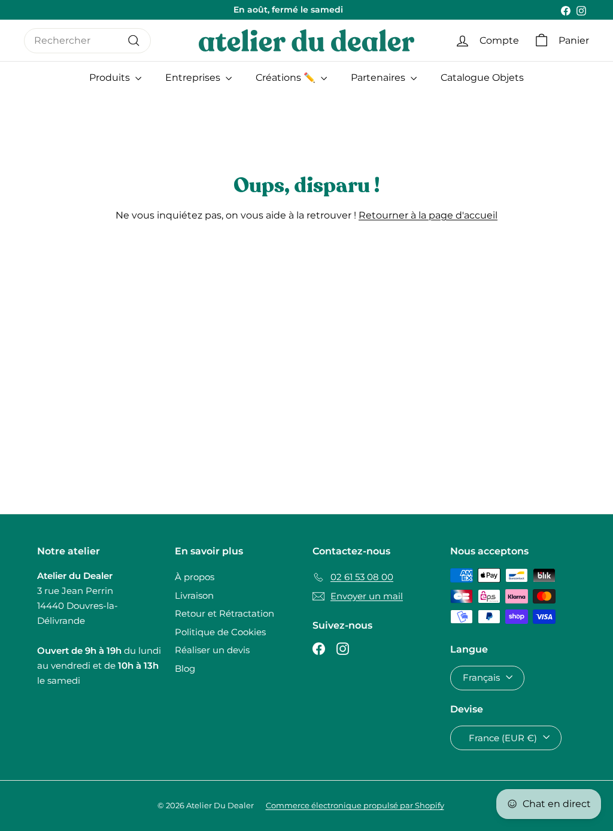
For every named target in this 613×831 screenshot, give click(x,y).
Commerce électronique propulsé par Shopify (355, 805)
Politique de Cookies (220, 632)
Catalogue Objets (482, 77)
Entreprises (194, 77)
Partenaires (379, 77)
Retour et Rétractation (224, 613)
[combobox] (87, 40)
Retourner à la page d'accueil (428, 215)
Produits (110, 77)
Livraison (194, 595)
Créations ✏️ (287, 77)
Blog (185, 668)
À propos (194, 577)
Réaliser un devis (212, 650)
